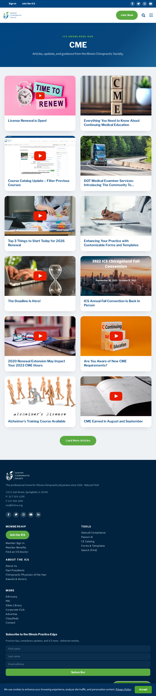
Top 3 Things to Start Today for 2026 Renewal (36, 243)
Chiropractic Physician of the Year (26, 575)
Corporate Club (15, 610)
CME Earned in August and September (113, 421)
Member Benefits (16, 547)
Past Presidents (15, 570)
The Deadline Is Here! (24, 301)
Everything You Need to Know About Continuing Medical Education (112, 123)
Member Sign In (15, 543)
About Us (11, 566)
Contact (10, 623)
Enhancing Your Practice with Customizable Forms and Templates (111, 243)
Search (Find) (89, 550)
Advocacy (11, 597)
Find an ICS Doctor (17, 552)
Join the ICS (28, 3)
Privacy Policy (123, 689)
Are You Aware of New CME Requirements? (105, 363)
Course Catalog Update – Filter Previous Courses (38, 183)
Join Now (127, 15)
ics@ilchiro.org (14, 505)
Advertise (11, 614)
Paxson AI (87, 537)
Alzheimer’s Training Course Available (36, 421)
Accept (143, 689)
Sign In (12, 3)
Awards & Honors (16, 579)
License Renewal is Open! (27, 121)
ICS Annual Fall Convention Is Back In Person (112, 303)
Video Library (14, 605)
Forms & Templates (93, 546)
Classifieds (12, 618)
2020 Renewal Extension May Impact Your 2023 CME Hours (36, 363)
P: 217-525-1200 (15, 496)
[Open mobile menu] (151, 15)
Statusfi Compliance (93, 533)
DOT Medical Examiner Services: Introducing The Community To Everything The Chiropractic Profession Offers (114, 183)
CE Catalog (87, 541)
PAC (8, 601)
